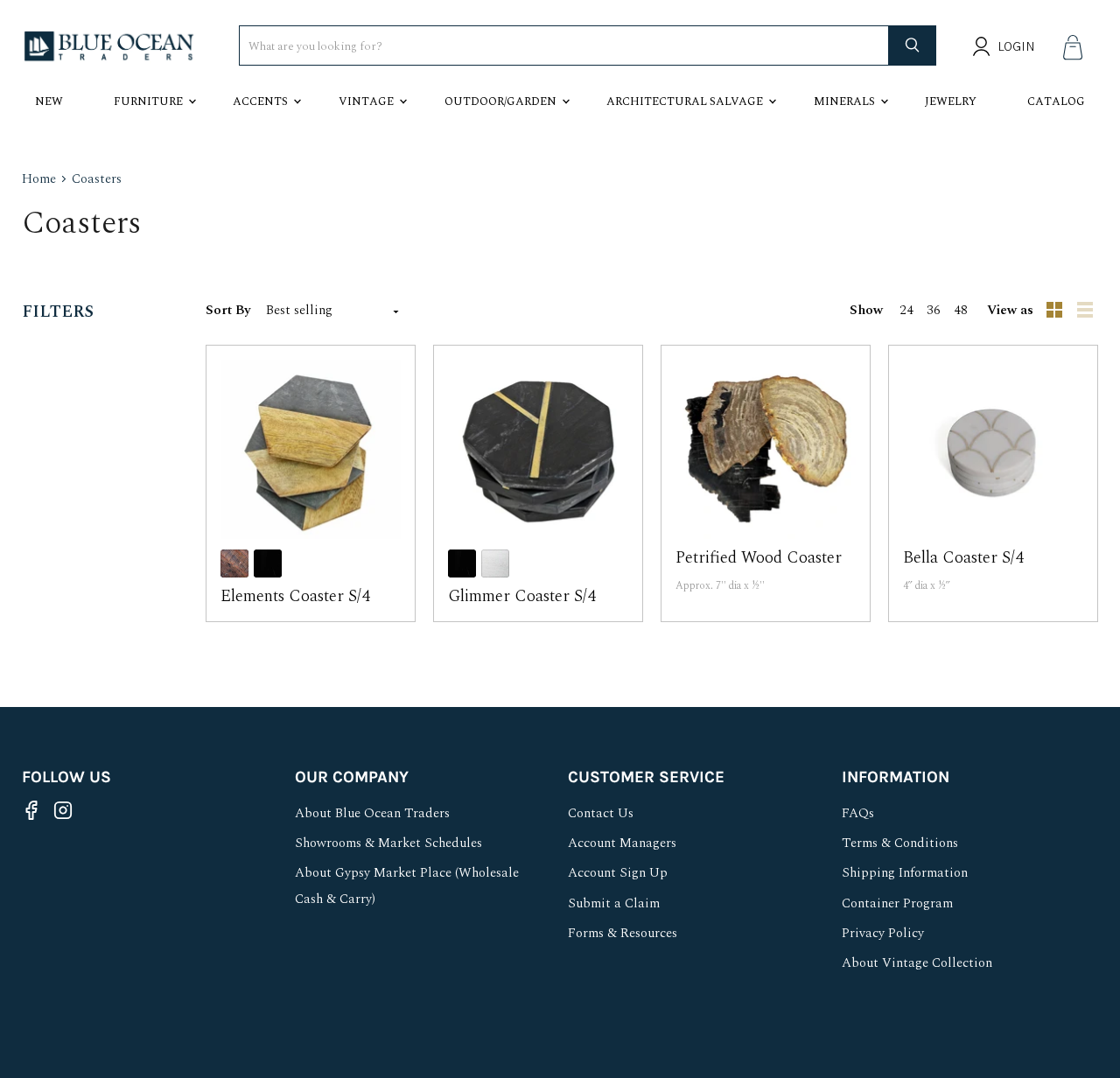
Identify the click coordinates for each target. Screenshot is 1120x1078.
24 (907, 310)
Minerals (844, 101)
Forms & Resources (622, 933)
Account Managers (622, 843)
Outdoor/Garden (500, 101)
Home (39, 179)
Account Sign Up (618, 873)
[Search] (912, 45)
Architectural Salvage (684, 101)
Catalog (1056, 101)
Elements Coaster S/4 (294, 596)
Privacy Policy (883, 933)
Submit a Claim (614, 903)
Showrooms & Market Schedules (388, 843)
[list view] (1086, 310)
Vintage (366, 101)
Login (1016, 46)
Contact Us (601, 813)
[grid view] (1055, 310)
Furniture (148, 101)
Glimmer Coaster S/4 (521, 596)
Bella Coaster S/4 (963, 557)
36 (934, 310)
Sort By (228, 310)
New (49, 101)
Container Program (897, 903)
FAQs (858, 813)
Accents (260, 101)
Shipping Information (905, 873)
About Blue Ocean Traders (372, 813)
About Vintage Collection (917, 963)
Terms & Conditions (900, 843)
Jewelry (950, 101)
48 (961, 310)
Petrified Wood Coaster (759, 557)
